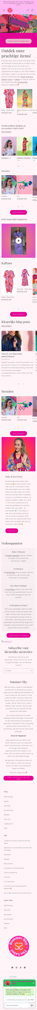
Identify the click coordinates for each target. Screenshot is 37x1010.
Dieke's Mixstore (13, 556)
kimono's (29, 77)
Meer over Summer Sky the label (19, 778)
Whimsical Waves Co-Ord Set (24, 111)
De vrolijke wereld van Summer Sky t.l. (18, 893)
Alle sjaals (8, 915)
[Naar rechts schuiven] (23, 121)
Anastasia (4, 196)
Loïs (18, 196)
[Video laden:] (18, 241)
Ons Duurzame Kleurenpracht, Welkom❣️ (15, 887)
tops (10, 79)
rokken (17, 79)
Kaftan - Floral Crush (7, 110)
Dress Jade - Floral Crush (24, 289)
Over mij (11, 531)
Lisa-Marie (11, 589)
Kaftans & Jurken (24, 158)
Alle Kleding (8, 797)
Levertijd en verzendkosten (14, 868)
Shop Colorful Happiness (18, 41)
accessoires (22, 82)
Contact (7, 877)
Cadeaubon (8, 824)
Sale (5, 828)
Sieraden (5, 158)
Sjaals (6, 801)
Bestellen (7, 855)
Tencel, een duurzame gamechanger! (11, 355)
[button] (4, 10)
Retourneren (8, 864)
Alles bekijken (6, 132)
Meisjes (6, 815)
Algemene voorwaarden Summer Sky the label (18, 849)
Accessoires (8, 810)
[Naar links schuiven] (14, 121)
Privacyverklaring (10, 873)
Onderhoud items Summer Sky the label (17, 842)
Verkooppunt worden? (18, 635)
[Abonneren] (31, 670)
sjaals (23, 77)
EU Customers (9, 882)
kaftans (4, 79)
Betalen (7, 859)
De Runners (10, 572)
